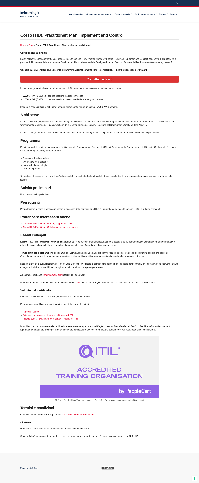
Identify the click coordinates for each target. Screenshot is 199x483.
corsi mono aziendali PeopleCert (78, 414)
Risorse (162, 14)
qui (78, 282)
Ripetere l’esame (31, 312)
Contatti (173, 14)
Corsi (31, 45)
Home (23, 45)
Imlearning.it (29, 13)
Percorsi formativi (123, 14)
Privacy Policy (108, 468)
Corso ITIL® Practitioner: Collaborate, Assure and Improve (51, 227)
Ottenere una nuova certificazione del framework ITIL (48, 315)
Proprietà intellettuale (29, 468)
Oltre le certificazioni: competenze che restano (90, 14)
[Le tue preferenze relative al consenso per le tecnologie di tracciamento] (194, 478)
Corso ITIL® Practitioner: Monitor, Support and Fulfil (47, 223)
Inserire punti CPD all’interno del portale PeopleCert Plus (50, 319)
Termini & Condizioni (53, 275)
